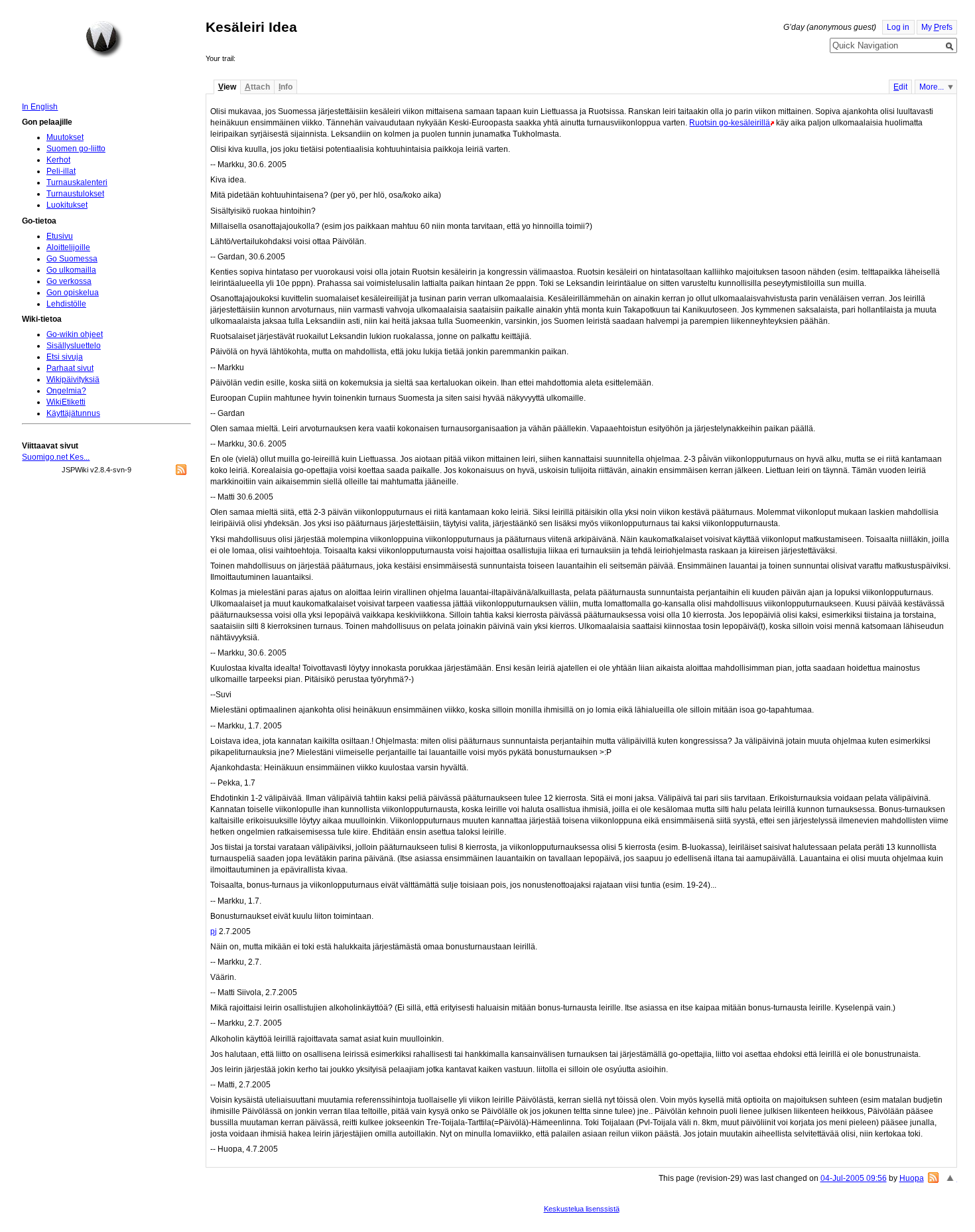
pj (213, 931)
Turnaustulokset (75, 193)
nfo (285, 87)
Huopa (911, 1178)
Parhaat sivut (70, 368)
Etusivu (59, 236)
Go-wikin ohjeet (74, 334)
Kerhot (58, 160)
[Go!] (949, 46)
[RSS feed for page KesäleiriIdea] (933, 1177)
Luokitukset (67, 205)
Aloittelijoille (68, 247)
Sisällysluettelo (73, 345)
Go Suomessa (72, 258)
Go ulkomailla (71, 270)
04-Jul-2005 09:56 (853, 1178)
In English (40, 106)
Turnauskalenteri (76, 182)
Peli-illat (61, 171)
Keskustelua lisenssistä (581, 1209)
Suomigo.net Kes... (56, 457)
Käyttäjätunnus (73, 413)
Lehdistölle (66, 303)
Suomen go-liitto (75, 148)
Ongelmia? (66, 390)
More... (931, 87)
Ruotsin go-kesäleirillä (729, 122)
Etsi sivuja (64, 357)
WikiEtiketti (66, 402)
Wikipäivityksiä (72, 379)
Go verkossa (69, 281)
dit (900, 87)
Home (104, 39)
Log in (898, 27)
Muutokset (65, 137)
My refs (936, 27)
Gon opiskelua (72, 292)
